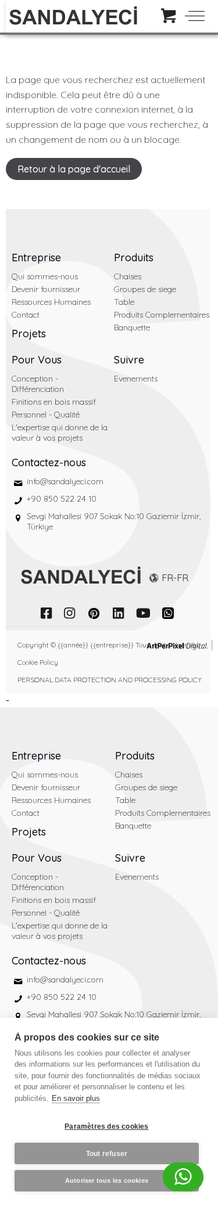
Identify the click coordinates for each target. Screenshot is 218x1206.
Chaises (127, 276)
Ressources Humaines (51, 302)
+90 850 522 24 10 (62, 499)
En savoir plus (76, 1098)
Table (124, 302)
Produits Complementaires (161, 314)
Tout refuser (106, 1154)
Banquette (132, 327)
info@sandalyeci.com (65, 481)
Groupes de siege (145, 289)
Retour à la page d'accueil (73, 169)
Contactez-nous (49, 462)
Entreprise (36, 257)
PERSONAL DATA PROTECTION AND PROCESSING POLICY (109, 679)
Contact (26, 314)
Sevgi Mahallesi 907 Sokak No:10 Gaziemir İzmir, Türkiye (114, 521)
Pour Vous (37, 359)
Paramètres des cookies (106, 1126)
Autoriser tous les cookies (106, 1180)
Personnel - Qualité (46, 414)
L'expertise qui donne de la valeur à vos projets (60, 432)
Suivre (129, 359)
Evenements (136, 378)
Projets (29, 333)
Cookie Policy (37, 662)
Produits (133, 257)
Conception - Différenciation (38, 383)
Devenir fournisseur (46, 289)
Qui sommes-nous (45, 276)
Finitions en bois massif (54, 402)
